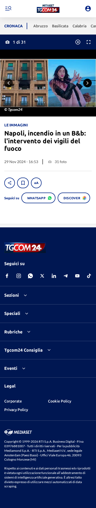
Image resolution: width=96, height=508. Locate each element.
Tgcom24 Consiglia (23, 350)
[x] (42, 276)
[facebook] (7, 276)
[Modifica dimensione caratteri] (36, 183)
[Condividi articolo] (9, 183)
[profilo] (88, 8)
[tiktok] (89, 276)
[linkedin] (54, 276)
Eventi (10, 368)
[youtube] (77, 276)
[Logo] (48, 8)
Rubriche (13, 331)
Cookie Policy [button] (59, 401)
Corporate (13, 401)
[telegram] (65, 276)
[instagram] (18, 276)
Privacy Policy (16, 410)
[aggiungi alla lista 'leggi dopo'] (23, 183)
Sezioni (11, 295)
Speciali (12, 313)
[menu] (8, 8)
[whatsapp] (30, 276)
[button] (48, 8)
